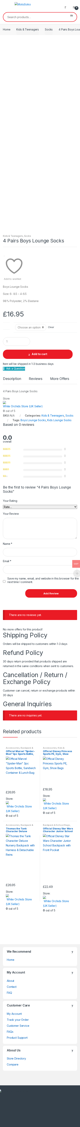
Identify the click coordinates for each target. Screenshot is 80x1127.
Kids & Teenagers (27, 29)
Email (7, 561)
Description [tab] (12, 379)
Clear (51, 327)
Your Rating (10, 500)
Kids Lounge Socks (59, 420)
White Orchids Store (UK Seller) (23, 406)
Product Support (17, 1037)
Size (6, 325)
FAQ (9, 992)
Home (6, 29)
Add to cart (39, 354)
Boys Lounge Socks (33, 420)
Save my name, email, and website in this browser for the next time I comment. (43, 580)
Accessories (12, 748)
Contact (12, 986)
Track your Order (18, 1019)
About (10, 980)
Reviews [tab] (35, 379)
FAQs (10, 1031)
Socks (49, 29)
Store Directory (16, 1058)
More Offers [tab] (59, 379)
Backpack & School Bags (19, 749)
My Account (14, 1013)
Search (71, 17)
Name (7, 543)
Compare (12, 1064)
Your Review (11, 513)
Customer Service (18, 1025)
